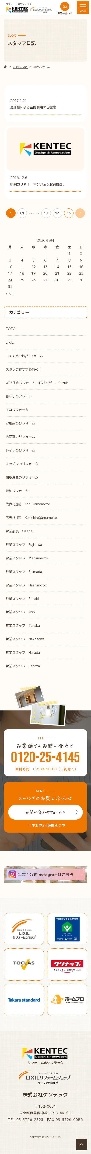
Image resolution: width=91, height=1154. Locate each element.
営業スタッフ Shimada (24, 571)
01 (22, 213)
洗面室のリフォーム (20, 436)
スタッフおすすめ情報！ (24, 369)
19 (33, 273)
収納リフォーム (17, 490)
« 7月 (10, 293)
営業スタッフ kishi (20, 612)
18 (22, 273)
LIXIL (10, 342)
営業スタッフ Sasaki (22, 598)
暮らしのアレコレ (19, 396)
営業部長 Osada (19, 531)
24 (10, 280)
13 (46, 213)
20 (45, 273)
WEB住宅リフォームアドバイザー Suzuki (37, 382)
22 (69, 273)
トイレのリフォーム (20, 450)
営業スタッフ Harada (23, 652)
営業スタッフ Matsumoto (27, 558)
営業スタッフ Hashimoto (26, 585)
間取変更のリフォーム (22, 477)
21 (57, 273)
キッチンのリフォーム (22, 463)
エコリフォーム (17, 409)
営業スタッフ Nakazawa (25, 639)
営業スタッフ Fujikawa (24, 544)
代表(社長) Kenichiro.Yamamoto (31, 517)
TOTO (11, 328)
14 (57, 213)
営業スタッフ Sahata (23, 666)
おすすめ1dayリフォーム (24, 355)
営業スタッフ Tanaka (23, 625)
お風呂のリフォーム (20, 423)
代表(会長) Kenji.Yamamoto (28, 504)
